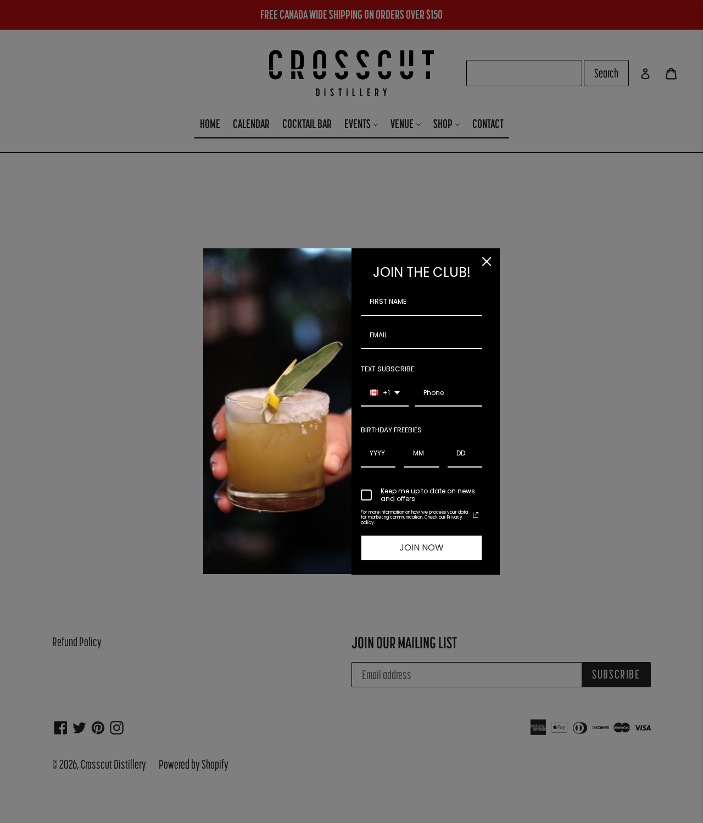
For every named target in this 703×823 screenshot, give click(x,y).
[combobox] (385, 393)
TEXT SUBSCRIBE (387, 369)
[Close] (486, 261)
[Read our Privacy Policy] (475, 514)
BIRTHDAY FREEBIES (391, 430)
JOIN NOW (421, 547)
